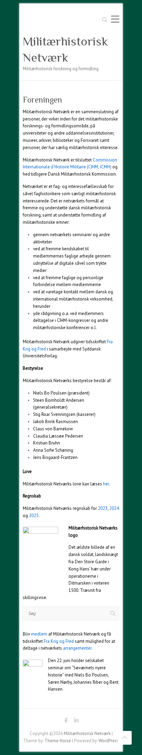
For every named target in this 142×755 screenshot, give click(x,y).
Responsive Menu (115, 19)
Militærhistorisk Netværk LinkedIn (76, 721)
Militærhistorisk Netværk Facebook (66, 721)
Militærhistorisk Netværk (65, 49)
